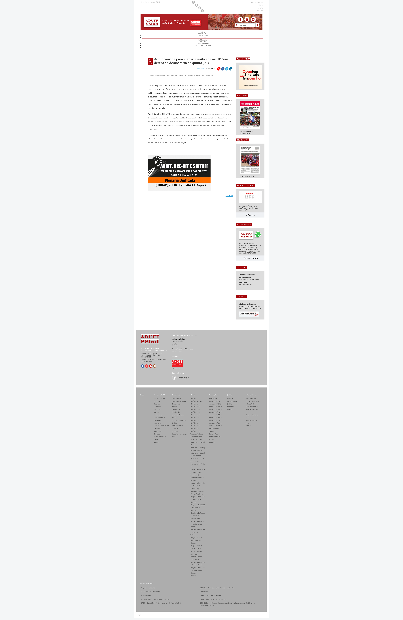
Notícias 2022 (195, 415)
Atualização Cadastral (158, 432)
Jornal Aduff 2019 (215, 407)
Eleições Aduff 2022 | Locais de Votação (197, 532)
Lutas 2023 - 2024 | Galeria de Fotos (197, 454)
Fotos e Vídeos (251, 395)
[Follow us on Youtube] (246, 19)
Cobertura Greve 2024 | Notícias (196, 438)
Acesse (251, 215)
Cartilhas (212, 431)
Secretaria (157, 407)
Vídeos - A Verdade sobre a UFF (252, 402)
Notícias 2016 (195, 431)
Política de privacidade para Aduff (178, 415)
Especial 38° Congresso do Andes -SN (197, 464)
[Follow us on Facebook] (240, 19)
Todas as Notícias (196, 434)
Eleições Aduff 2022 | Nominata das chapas (197, 524)
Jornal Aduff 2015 (215, 417)
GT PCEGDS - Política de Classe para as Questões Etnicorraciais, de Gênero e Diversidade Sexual (227, 604)
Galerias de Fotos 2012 (252, 421)
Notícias (193, 395)
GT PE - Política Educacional (150, 592)
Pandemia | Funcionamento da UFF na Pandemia (197, 491)
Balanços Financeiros (158, 413)
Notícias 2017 (195, 428)
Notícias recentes (196, 401)
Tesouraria (157, 409)
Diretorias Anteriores (157, 421)
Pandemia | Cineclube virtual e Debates (197, 477)
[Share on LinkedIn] (230, 69)
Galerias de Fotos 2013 (252, 416)
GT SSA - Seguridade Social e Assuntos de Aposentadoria (161, 603)
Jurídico (230, 395)
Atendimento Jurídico (232, 402)
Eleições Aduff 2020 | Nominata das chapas (197, 570)
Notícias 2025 (195, 407)
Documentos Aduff (179, 401)
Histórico (157, 401)
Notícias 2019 (195, 423)
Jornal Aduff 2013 (215, 426)
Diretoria (157, 404)
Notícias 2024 (195, 409)
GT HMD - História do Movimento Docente (156, 599)
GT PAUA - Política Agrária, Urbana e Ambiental (217, 588)
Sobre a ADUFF (159, 395)
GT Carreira (204, 592)
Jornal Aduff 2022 (215, 401)
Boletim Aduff (214, 434)
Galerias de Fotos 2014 (252, 410)
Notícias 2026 (195, 404)
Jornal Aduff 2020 (215, 404)
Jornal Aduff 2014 (215, 423)
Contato (156, 439)
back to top (229, 196)
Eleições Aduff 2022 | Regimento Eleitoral (197, 507)
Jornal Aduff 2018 (215, 409)
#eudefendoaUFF (215, 437)
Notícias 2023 (195, 412)
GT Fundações (146, 595)
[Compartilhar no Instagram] (218, 69)
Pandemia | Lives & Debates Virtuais (197, 470)
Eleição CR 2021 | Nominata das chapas (196, 540)
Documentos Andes (176, 405)
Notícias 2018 (195, 426)
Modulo (156, 442)
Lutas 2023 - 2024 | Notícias (197, 443)
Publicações (213, 395)
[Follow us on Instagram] (253, 19)
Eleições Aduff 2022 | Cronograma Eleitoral (197, 499)
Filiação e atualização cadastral (161, 427)
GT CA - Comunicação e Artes (210, 595)
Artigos (211, 439)
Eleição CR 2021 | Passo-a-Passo (196, 547)
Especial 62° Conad (197, 458)
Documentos (176, 395)
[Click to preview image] (179, 173)
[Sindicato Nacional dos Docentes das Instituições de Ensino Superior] (177, 363)
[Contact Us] (150, 366)
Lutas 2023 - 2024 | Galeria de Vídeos (197, 448)
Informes (230, 407)
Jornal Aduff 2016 (215, 415)
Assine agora (251, 258)
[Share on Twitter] (226, 69)
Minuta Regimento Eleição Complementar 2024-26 (179, 424)
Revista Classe (214, 428)
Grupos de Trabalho (147, 584)
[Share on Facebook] (222, 69)
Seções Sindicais (159, 417)
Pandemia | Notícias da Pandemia (197, 484)
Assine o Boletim (160, 437)
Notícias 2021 (195, 417)
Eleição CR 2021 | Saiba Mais (196, 552)
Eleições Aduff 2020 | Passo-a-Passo (197, 563)
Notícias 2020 (195, 420)
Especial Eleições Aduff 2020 (196, 558)
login (139, 615)
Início (142, 395)
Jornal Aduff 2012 (215, 420)
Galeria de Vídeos (252, 407)
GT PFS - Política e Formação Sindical (213, 599)
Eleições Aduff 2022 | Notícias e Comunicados (197, 515)
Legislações (176, 409)
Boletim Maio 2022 (247, 177)
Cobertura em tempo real (179, 435)
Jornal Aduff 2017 (215, 412)
